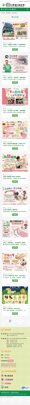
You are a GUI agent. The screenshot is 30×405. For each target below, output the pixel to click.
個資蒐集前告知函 (5, 392)
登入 (4, 9)
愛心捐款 (8, 13)
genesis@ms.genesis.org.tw (17, 343)
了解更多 (15, 49)
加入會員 (9, 9)
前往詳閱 (11, 360)
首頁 (4, 13)
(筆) (15, 9)
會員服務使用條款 (15, 392)
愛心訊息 (14, 13)
